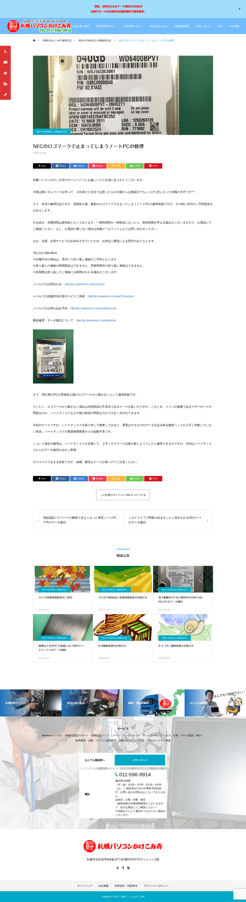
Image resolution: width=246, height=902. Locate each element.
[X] (117, 868)
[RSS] (128, 868)
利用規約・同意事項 (126, 885)
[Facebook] (123, 868)
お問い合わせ (203, 26)
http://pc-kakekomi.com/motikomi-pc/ (93, 308)
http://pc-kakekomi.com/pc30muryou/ (111, 296)
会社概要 (234, 26)
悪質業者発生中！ (106, 26)
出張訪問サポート (133, 26)
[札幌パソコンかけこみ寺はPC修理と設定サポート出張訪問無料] (40, 26)
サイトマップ (84, 885)
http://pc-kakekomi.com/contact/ (84, 284)
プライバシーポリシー (156, 885)
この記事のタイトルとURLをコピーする (123, 494)
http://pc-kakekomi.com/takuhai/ (96, 320)
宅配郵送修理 (181, 26)
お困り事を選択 (80, 26)
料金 (220, 26)
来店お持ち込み (158, 26)
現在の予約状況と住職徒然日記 (52, 131)
